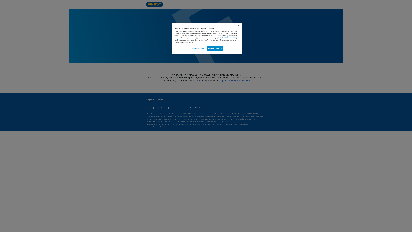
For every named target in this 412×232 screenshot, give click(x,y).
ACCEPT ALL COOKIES (215, 48)
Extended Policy (200, 37)
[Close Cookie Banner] (238, 25)
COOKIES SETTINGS (198, 48)
